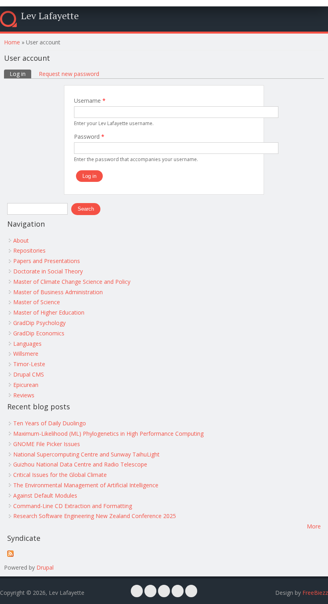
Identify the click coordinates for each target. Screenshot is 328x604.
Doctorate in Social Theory (48, 271)
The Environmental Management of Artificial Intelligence (85, 485)
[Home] (8, 19)
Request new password (69, 74)
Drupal (45, 567)
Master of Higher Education (48, 312)
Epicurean (25, 385)
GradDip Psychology (39, 323)
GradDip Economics (38, 333)
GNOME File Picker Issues (46, 444)
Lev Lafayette (50, 15)
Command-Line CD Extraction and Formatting (72, 506)
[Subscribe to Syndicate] (10, 554)
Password (89, 136)
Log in (20, 74)
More (314, 526)
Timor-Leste (29, 364)
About (21, 240)
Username (90, 100)
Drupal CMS (28, 374)
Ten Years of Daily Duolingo (49, 423)
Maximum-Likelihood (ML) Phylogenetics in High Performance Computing (108, 433)
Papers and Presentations (46, 261)
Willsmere (25, 353)
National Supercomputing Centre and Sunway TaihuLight (86, 454)
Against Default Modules (45, 495)
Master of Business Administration (58, 292)
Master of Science (36, 302)
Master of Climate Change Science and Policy (71, 281)
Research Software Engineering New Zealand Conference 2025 (94, 516)
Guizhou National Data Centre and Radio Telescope (80, 464)
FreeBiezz (315, 592)
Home (12, 42)
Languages (27, 343)
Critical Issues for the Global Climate (60, 474)
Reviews (23, 395)
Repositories (29, 250)
